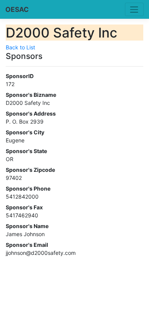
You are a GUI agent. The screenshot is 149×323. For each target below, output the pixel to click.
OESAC (17, 9)
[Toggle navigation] (134, 9)
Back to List (20, 47)
